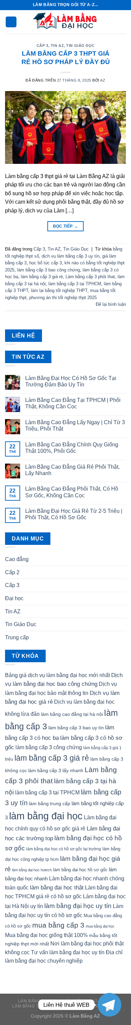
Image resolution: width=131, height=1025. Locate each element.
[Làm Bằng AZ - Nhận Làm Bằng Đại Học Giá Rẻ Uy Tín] (65, 22)
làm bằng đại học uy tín (78, 905)
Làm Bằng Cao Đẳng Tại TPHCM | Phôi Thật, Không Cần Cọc (73, 403)
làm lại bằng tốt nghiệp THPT (59, 290)
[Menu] (11, 22)
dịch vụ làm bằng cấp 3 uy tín (70, 256)
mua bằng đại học (100, 926)
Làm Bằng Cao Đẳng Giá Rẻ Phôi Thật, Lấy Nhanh (72, 470)
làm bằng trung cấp (49, 803)
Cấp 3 (42, 45)
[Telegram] (109, 1005)
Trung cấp (17, 637)
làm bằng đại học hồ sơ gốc (80, 869)
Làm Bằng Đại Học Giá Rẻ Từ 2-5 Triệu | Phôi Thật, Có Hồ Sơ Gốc (73, 514)
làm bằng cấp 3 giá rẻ (42, 276)
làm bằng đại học (46, 815)
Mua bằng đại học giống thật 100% (46, 935)
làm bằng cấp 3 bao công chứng (48, 269)
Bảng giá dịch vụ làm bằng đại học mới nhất (57, 675)
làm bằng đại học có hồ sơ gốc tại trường (63, 849)
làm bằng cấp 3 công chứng (48, 747)
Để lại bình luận (111, 304)
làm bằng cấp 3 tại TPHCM (74, 283)
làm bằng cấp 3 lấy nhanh (55, 770)
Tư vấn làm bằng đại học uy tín (67, 952)
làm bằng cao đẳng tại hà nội (72, 714)
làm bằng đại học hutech (32, 870)
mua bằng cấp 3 (58, 925)
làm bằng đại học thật (57, 887)
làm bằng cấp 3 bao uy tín (76, 727)
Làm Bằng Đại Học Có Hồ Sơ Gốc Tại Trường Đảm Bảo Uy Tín (70, 381)
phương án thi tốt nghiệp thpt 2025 (63, 297)
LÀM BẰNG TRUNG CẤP (36, 1006)
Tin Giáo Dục (80, 45)
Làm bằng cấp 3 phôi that (90, 276)
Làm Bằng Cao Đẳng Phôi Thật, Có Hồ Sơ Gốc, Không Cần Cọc (71, 492)
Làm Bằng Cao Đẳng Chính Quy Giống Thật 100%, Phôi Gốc (71, 448)
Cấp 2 (12, 572)
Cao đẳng (17, 559)
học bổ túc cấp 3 (45, 262)
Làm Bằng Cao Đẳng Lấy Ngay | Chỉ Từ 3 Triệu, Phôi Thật (75, 425)
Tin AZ (57, 45)
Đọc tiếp (65, 226)
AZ (102, 80)
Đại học (14, 598)
